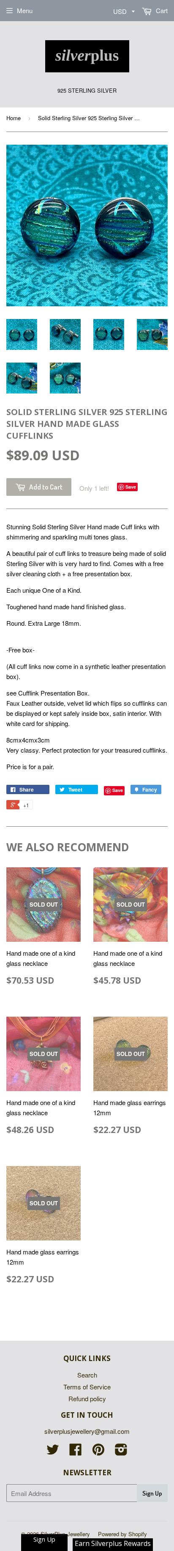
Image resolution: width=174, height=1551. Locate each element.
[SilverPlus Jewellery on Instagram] (121, 1451)
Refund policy (87, 1398)
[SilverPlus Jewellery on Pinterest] (98, 1451)
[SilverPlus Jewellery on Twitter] (52, 1451)
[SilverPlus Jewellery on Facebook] (75, 1451)
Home (13, 118)
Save (130, 487)
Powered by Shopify (122, 1534)
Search (87, 1374)
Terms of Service (87, 1386)
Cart (161, 10)
